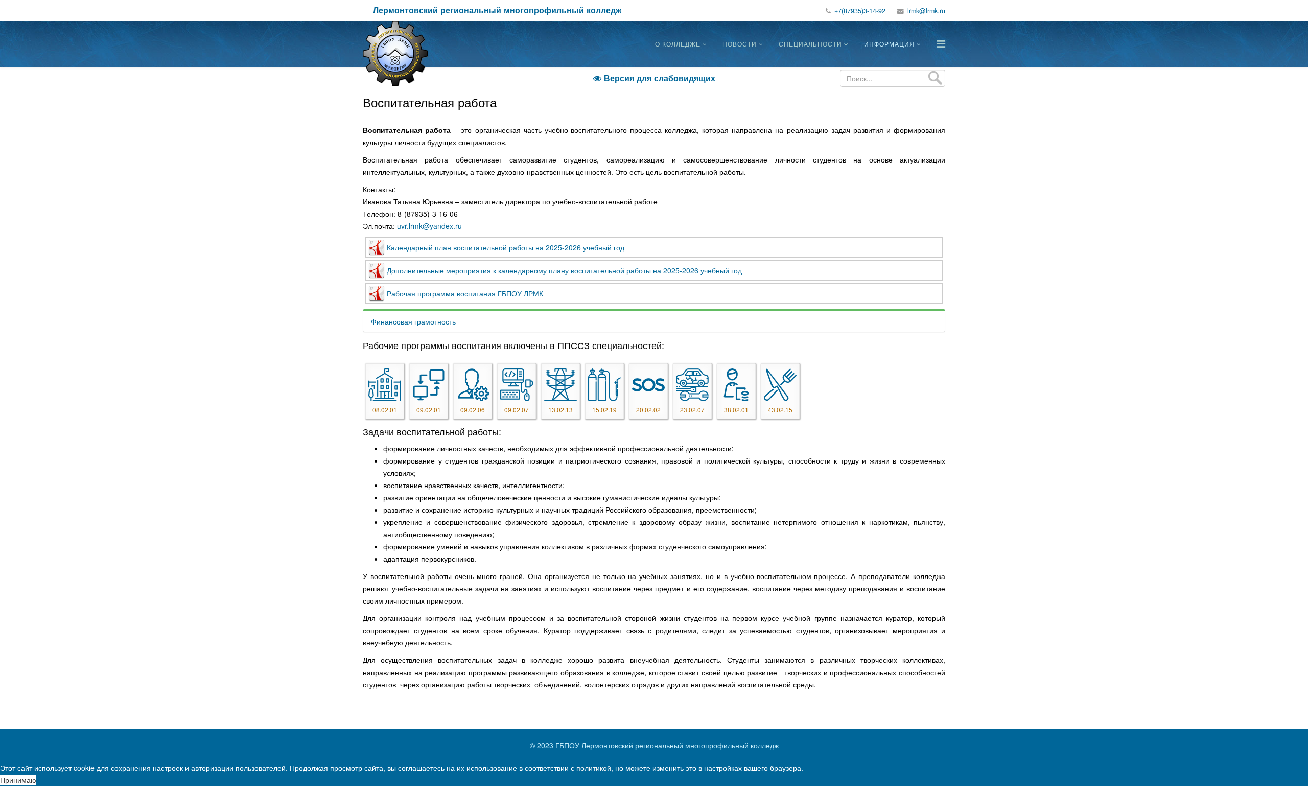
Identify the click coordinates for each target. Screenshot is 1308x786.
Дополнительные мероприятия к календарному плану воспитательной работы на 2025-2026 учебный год (564, 270)
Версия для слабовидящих (654, 78)
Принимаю (18, 780)
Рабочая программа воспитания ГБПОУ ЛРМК (465, 293)
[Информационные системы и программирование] (516, 384)
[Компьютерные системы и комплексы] (428, 384)
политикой (593, 767)
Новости (739, 43)
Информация (889, 43)
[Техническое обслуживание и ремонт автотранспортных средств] (692, 384)
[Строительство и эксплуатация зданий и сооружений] (384, 384)
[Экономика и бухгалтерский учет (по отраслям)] (736, 384)
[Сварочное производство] (604, 384)
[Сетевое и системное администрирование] (472, 384)
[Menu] (941, 43)
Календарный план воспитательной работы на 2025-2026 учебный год (505, 247)
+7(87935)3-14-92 (859, 10)
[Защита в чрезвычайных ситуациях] (648, 384)
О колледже (677, 43)
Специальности (810, 43)
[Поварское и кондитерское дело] (780, 384)
